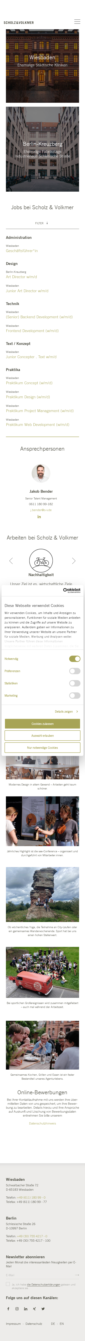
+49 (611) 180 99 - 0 (31, 1197)
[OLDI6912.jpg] (42, 1045)
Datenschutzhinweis (42, 1123)
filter (39, 223)
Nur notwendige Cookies (42, 747)
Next (74, 561)
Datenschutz (34, 1324)
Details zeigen (64, 711)
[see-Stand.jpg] (42, 821)
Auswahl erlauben (42, 735)
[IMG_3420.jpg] (42, 894)
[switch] (74, 671)
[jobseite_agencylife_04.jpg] (42, 972)
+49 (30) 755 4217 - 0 (32, 1236)
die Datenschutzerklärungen (43, 1284)
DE (53, 1324)
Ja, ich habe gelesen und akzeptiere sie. (44, 1286)
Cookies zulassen (43, 723)
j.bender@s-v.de (41, 510)
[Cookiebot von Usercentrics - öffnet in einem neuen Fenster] (63, 590)
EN (62, 1324)
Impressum (13, 1324)
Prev (11, 561)
